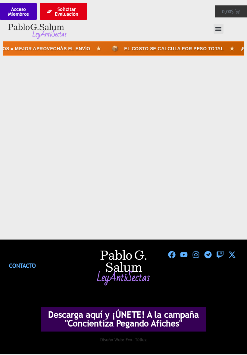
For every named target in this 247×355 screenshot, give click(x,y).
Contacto (22, 265)
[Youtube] (184, 255)
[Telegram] (208, 255)
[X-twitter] (232, 255)
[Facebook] (172, 255)
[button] (219, 29)
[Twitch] (220, 255)
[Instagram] (196, 255)
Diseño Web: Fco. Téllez (123, 339)
